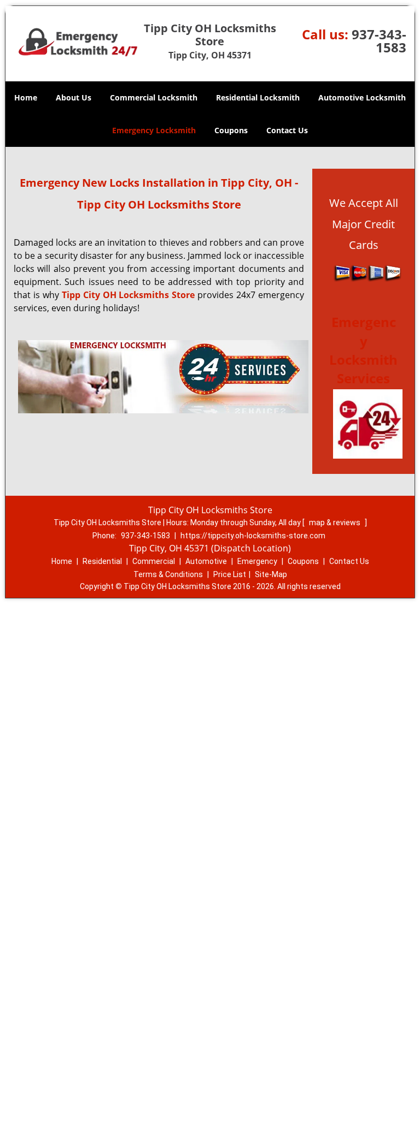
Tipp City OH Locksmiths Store (128, 295)
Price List (229, 574)
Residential (102, 561)
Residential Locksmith (258, 97)
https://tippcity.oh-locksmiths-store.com (252, 535)
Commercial (153, 561)
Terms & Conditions (168, 574)
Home (25, 97)
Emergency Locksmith (154, 130)
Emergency (257, 561)
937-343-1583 (379, 40)
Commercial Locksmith (153, 97)
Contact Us (287, 130)
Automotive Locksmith (362, 97)
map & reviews (335, 522)
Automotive (206, 561)
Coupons (231, 130)
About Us (73, 97)
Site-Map (271, 574)
